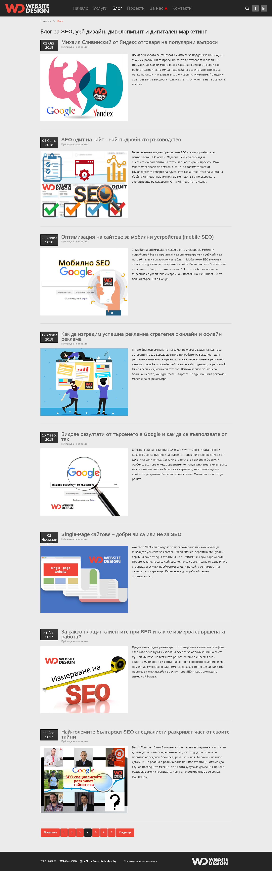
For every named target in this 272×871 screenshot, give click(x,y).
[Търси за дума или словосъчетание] (248, 8)
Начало (80, 8)
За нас (156, 8)
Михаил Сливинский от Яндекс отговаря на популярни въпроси (139, 42)
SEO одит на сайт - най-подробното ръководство (121, 139)
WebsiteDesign (68, 861)
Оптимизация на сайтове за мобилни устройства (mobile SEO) (137, 237)
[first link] (255, 8)
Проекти (136, 8)
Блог (117, 8)
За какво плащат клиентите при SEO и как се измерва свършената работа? (143, 634)
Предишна (50, 832)
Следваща (125, 832)
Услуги (100, 8)
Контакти (182, 8)
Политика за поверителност (140, 861)
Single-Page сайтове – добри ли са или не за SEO (121, 534)
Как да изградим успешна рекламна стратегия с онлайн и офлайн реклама (141, 336)
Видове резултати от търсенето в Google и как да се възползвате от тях (144, 436)
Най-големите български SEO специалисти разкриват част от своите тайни (145, 734)
